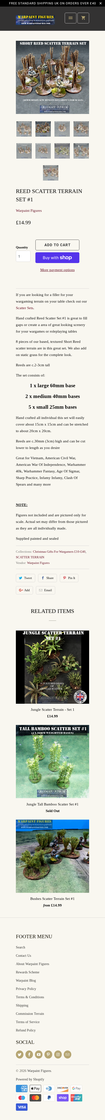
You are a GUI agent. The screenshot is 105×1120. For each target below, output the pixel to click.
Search (20, 947)
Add (27, 590)
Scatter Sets (24, 308)
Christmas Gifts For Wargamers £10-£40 (59, 551)
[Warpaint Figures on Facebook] (29, 1054)
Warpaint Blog (26, 980)
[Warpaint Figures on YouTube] (38, 1054)
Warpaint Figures (29, 211)
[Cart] (83, 18)
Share (50, 578)
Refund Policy (26, 1030)
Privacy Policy (26, 989)
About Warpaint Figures (32, 964)
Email (48, 590)
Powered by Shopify (30, 1079)
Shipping (22, 1005)
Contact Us (23, 955)
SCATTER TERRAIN (30, 557)
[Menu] (70, 18)
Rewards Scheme (27, 972)
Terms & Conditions (30, 997)
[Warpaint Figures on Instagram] (58, 1054)
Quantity (22, 247)
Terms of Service (28, 1022)
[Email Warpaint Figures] (67, 1054)
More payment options (57, 270)
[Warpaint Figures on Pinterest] (48, 1054)
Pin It (71, 578)
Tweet (28, 578)
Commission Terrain (30, 1014)
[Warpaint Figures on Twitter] (19, 1054)
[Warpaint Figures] (35, 20)
